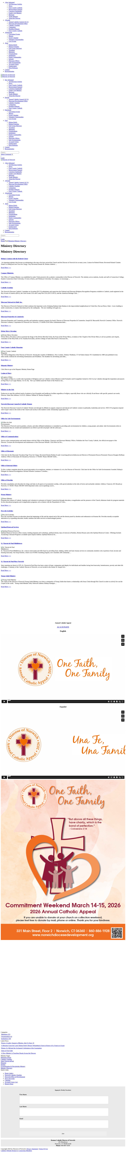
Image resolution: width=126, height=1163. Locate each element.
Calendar (7, 1080)
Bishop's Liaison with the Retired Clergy (14, 258)
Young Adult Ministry (8, 576)
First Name (23, 1094)
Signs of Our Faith (7, 1051)
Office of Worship (7, 480)
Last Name (23, 1106)
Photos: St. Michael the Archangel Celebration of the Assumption (21, 1048)
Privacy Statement (32, 1149)
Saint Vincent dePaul (7, 1061)
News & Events (10, 1078)
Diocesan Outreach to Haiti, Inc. (11, 302)
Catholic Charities (6, 1059)
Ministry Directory (6, 1068)
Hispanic (3, 1063)
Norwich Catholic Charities (13, 1075)
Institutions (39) (6, 1039)
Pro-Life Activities (7, 511)
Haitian (3, 1064)
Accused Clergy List (11, 1082)
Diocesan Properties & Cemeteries (12, 316)
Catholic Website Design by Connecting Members (16, 1150)
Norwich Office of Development (15, 1077)
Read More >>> (6, 267)
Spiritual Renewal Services (10, 527)
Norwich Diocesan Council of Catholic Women (16, 404)
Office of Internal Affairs (9, 465)
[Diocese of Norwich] (8, 75)
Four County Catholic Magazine (12, 347)
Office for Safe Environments (10, 418)
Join (63, 1133)
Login (3, 158)
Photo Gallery (9, 1073)
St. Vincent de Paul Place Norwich (12, 561)
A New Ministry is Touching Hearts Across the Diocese (18, 1053)
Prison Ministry (6, 494)
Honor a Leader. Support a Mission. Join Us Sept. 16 (17, 1043)
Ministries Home (6, 1057)
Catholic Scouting (7, 287)
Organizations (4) (6, 1036)
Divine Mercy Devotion (8, 331)
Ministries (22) (5, 1034)
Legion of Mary (6, 373)
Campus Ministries (7, 273)
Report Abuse (9, 1084)
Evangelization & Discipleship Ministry (13, 1066)
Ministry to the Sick (7, 389)
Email (21, 1119)
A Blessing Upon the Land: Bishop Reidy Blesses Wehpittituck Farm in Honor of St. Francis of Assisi (32, 1045)
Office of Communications (9, 436)
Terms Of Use (43, 1149)
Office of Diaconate (7, 451)
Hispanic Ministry (7, 365)
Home (3, 241)
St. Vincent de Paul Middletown (11, 543)
